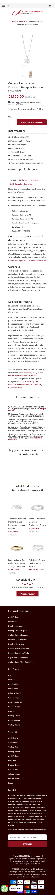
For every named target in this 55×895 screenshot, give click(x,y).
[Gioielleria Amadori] (27, 13)
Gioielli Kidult (13, 684)
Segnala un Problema (32, 864)
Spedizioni (23, 180)
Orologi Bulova (14, 725)
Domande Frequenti (35, 856)
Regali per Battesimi (16, 644)
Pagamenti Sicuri (15, 859)
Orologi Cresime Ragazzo (18, 631)
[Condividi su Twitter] (19, 169)
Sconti (19, 388)
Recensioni (19, 864)
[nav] (6, 5)
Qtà (10, 117)
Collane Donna (14, 376)
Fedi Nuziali (13, 622)
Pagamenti (34, 180)
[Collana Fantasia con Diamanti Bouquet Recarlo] (27, 50)
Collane (40, 373)
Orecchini (12, 760)
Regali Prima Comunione (18, 658)
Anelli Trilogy (13, 617)
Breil (10, 675)
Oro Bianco (37, 384)
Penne (10, 783)
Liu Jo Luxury (13, 689)
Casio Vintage (13, 698)
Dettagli (13, 180)
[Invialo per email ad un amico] (37, 169)
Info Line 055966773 (19, 856)
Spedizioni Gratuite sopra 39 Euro (34, 859)
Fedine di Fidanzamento (17, 639)
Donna (19, 384)
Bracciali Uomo (14, 769)
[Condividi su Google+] (33, 169)
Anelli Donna (13, 742)
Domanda (28, 184)
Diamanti (12, 384)
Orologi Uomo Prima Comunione (21, 662)
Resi (12, 861)
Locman (11, 680)
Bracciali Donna (14, 765)
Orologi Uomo (13, 747)
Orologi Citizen (14, 716)
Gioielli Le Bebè (14, 720)
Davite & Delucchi (15, 702)
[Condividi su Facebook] (24, 169)
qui (42, 416)
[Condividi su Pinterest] (28, 169)
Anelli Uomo (13, 738)
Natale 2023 (25, 376)
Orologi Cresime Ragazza (18, 635)
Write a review (27, 594)
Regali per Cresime (15, 626)
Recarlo (34, 376)
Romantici (12, 388)
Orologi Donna (14, 751)
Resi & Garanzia (16, 184)
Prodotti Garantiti (21, 861)
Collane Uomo (13, 779)
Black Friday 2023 (29, 373)
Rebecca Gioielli (14, 693)
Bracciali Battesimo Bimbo (18, 649)
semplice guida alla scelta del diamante (29, 260)
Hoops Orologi (14, 707)
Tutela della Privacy (37, 861)
